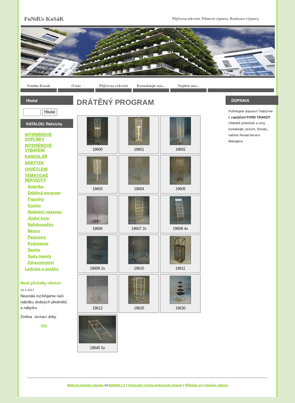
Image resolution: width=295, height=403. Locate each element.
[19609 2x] (97, 250)
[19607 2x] (139, 210)
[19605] (180, 170)
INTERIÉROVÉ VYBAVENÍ (38, 147)
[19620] (139, 290)
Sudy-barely (39, 256)
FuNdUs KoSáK (44, 19)
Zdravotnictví (41, 262)
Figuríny (36, 199)
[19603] (97, 170)
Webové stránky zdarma (85, 385)
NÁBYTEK (34, 162)
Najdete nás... (188, 86)
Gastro (34, 205)
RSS (44, 325)
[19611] (180, 250)
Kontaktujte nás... (151, 86)
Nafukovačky (40, 224)
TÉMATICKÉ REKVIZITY (36, 177)
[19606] (97, 210)
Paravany (37, 237)
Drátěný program (44, 192)
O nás (76, 86)
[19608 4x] (180, 210)
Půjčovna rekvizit (113, 86)
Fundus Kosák (38, 86)
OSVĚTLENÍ (36, 169)
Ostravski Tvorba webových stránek (155, 385)
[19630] (180, 290)
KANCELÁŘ (36, 156)
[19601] (139, 131)
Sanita (34, 249)
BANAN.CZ (117, 385)
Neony (34, 230)
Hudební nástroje (45, 211)
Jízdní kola (38, 218)
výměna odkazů (216, 385)
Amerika (36, 186)
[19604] (139, 170)
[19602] (180, 131)
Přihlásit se (193, 385)
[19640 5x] (97, 329)
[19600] (97, 131)
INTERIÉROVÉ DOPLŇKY (38, 136)
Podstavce (38, 243)
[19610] (139, 250)
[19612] (97, 290)
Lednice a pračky (41, 268)
